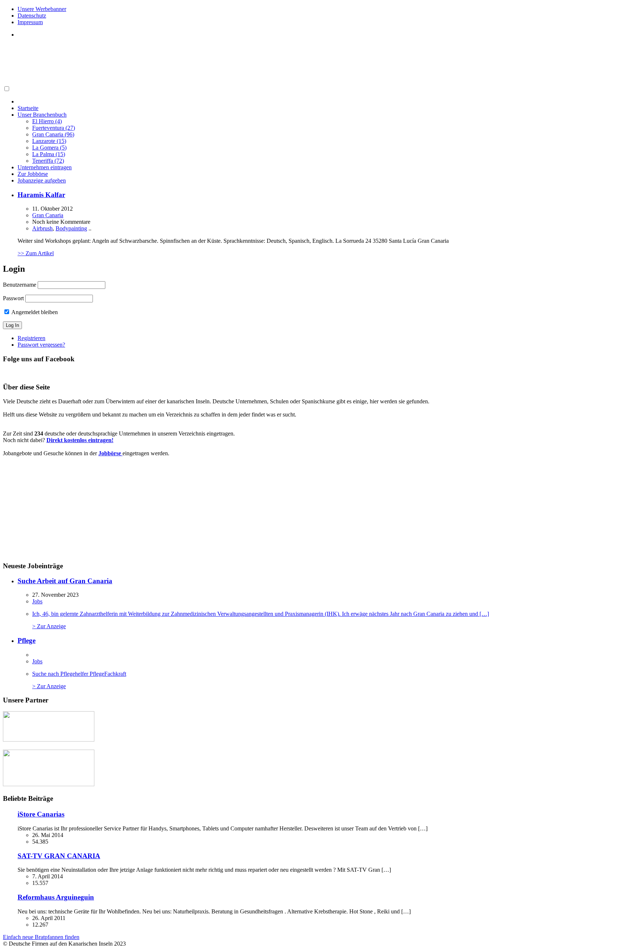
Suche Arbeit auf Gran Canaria (65, 581)
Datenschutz (32, 15)
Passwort (13, 298)
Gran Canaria (47, 215)
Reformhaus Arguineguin (56, 897)
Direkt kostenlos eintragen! (79, 440)
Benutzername (19, 285)
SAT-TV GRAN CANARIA (59, 856)
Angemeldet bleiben (34, 312)
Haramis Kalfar (41, 195)
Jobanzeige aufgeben (42, 180)
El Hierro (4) (47, 121)
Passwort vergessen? (41, 345)
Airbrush (42, 228)
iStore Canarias (41, 814)
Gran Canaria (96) (53, 134)
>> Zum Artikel (36, 253)
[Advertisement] (136, 67)
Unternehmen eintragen (45, 167)
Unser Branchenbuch (42, 115)
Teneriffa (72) (48, 161)
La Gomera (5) (49, 147)
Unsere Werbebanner (42, 9)
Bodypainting (71, 228)
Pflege (26, 640)
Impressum (30, 22)
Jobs (37, 601)
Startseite (28, 108)
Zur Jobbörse (33, 174)
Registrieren (31, 338)
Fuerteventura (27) (53, 128)
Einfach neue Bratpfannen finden (41, 937)
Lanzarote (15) (49, 141)
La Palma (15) (48, 154)
